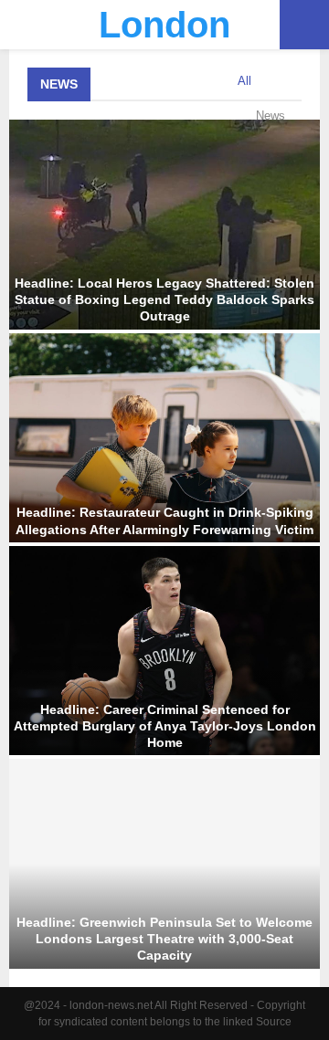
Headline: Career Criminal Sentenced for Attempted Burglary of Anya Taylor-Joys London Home (165, 726)
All (244, 81)
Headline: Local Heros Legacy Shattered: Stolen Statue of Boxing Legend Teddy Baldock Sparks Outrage (164, 299)
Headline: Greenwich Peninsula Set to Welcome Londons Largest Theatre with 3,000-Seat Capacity (164, 938)
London (164, 25)
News (59, 84)
